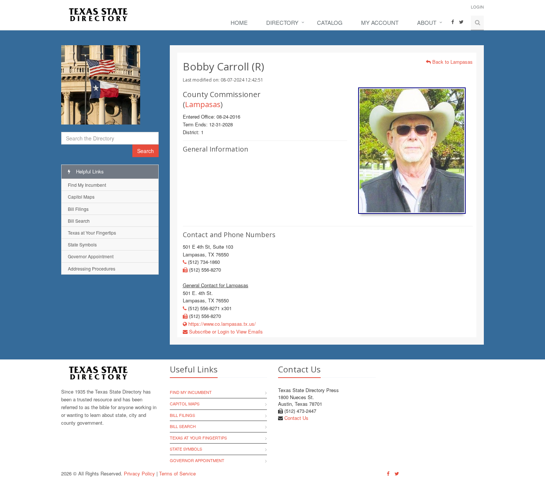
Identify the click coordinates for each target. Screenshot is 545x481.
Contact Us (296, 417)
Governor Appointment (90, 256)
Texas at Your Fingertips (92, 232)
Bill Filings (78, 209)
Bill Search (79, 221)
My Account (380, 22)
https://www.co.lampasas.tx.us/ (221, 323)
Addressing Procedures (91, 268)
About (426, 22)
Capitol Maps (81, 196)
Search (145, 151)
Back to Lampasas (452, 61)
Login (477, 7)
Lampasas (203, 104)
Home (239, 22)
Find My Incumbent (87, 185)
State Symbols (82, 244)
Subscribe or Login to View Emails (225, 331)
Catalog (330, 22)
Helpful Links (89, 171)
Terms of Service (177, 473)
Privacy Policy (139, 473)
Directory (282, 22)
